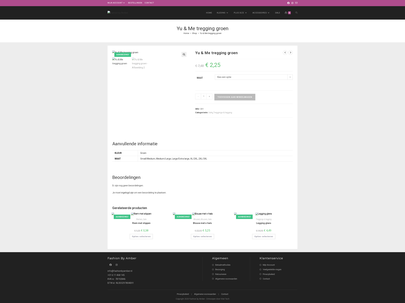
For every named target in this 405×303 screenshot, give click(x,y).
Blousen (196, 219)
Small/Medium (147, 158)
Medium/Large (163, 158)
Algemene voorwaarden (226, 279)
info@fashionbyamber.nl (120, 271)
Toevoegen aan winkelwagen (235, 97)
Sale (210, 112)
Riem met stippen (141, 223)
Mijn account (115, 3)
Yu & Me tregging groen (210, 33)
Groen (143, 153)
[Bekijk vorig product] (285, 52)
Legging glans (263, 223)
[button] (184, 54)
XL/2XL (194, 158)
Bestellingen (135, 3)
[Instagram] (292, 3)
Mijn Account (269, 265)
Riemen (139, 219)
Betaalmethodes (222, 265)
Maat (200, 78)
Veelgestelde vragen (272, 269)
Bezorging (220, 269)
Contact (149, 3)
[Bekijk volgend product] (290, 52)
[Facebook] (288, 3)
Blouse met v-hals (202, 223)
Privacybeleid (269, 274)
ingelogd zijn (127, 192)
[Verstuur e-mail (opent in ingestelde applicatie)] (295, 3)
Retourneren (220, 274)
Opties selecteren (141, 236)
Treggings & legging (222, 112)
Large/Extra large (180, 158)
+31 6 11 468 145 (116, 275)
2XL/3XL (203, 158)
